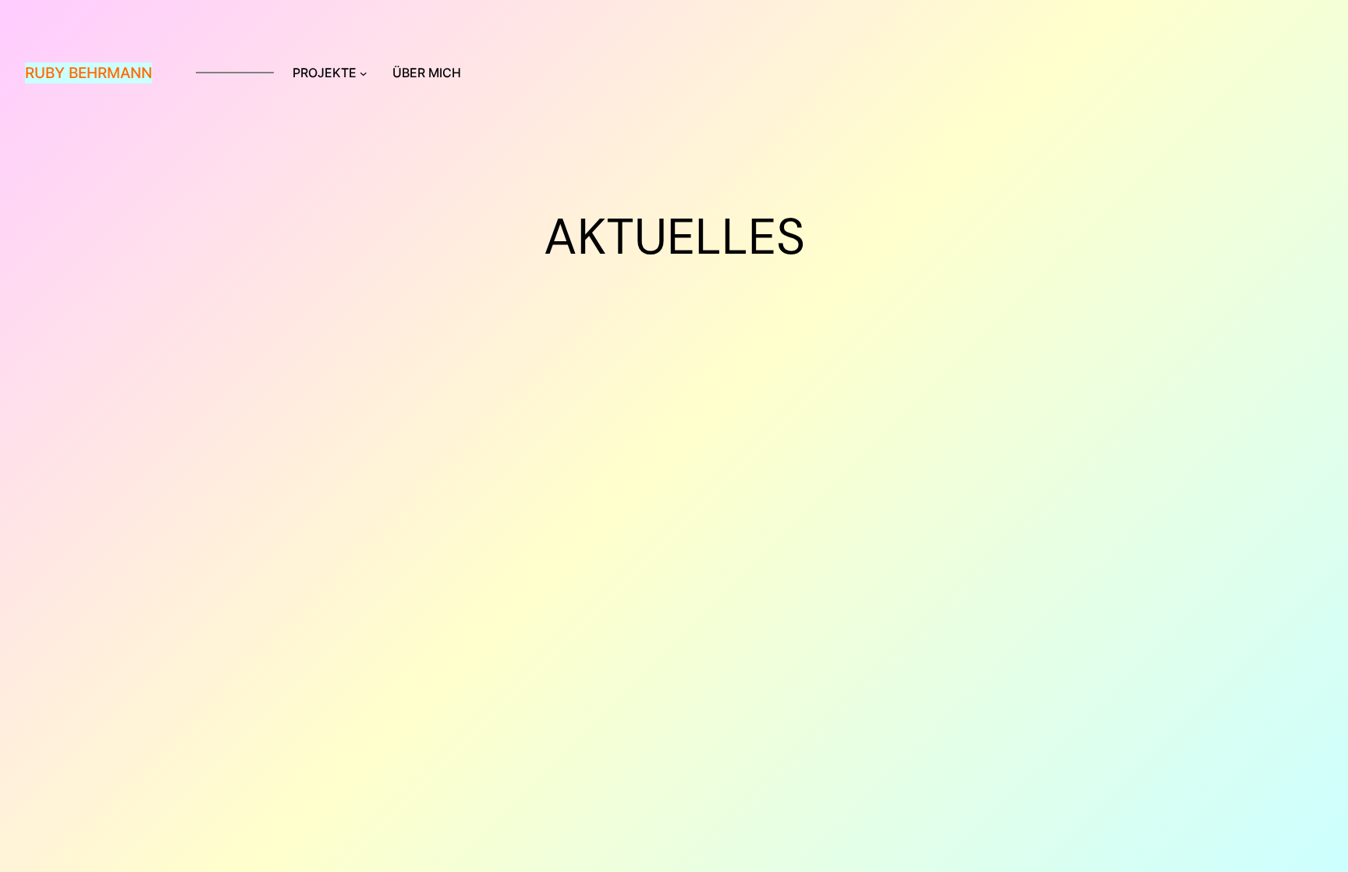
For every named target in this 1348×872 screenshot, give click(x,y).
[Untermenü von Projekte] (363, 73)
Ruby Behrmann (88, 72)
